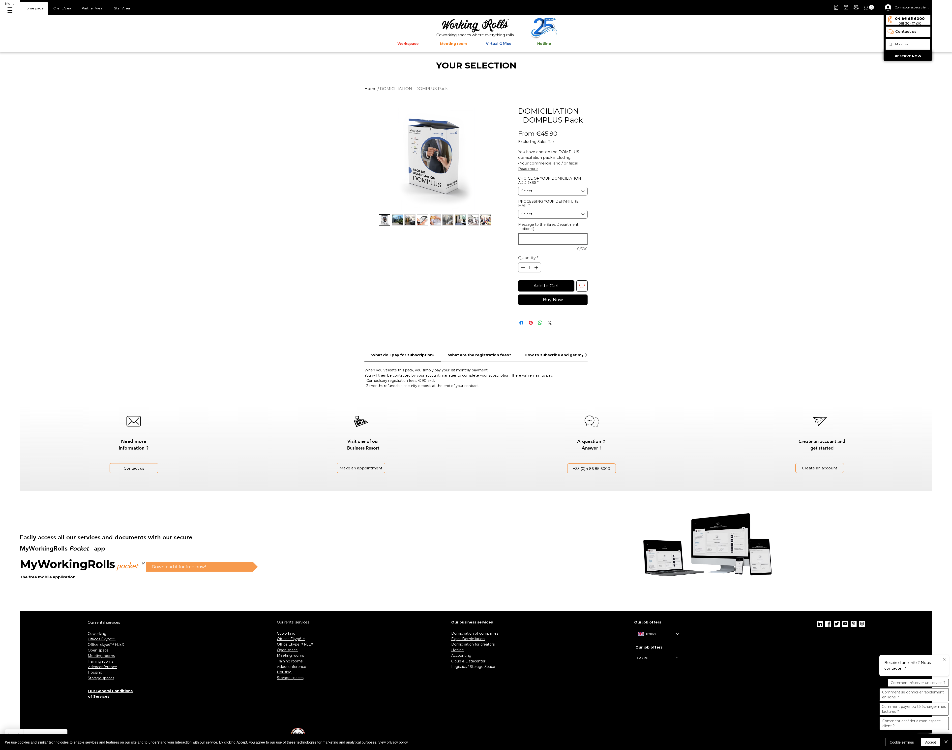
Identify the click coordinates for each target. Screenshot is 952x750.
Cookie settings (902, 742)
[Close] (946, 742)
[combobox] (553, 191)
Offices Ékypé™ (102, 639)
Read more (528, 168)
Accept (930, 742)
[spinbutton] (529, 267)
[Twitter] (837, 624)
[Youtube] (845, 624)
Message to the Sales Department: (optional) (548, 227)
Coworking (97, 633)
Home (370, 88)
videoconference (102, 667)
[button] (869, 7)
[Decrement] (522, 267)
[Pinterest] (854, 624)
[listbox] (657, 657)
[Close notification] (944, 659)
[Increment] (536, 267)
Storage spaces (101, 678)
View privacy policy (393, 742)
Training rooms (100, 661)
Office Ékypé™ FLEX (106, 644)
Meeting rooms (101, 655)
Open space (98, 650)
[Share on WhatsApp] (540, 323)
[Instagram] (862, 624)
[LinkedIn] (820, 624)
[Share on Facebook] (521, 323)
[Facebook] (828, 624)
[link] (403, 355)
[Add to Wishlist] (582, 286)
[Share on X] (550, 323)
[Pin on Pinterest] (531, 323)
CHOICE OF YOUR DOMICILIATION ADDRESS (549, 180)
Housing (95, 672)
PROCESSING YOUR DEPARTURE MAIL (548, 203)
